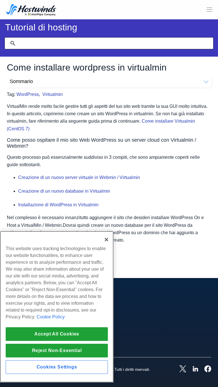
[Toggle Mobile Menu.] (209, 10)
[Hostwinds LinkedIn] (192, 369)
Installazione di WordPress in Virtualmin (58, 204)
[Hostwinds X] (180, 369)
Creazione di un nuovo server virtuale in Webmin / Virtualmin (79, 177)
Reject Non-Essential (57, 350)
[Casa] (31, 10)
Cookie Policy (51, 316)
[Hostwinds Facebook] (205, 369)
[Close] (106, 239)
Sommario (21, 81)
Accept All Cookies (56, 334)
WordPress (27, 94)
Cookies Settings (57, 367)
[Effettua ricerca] (13, 43)
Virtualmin (52, 94)
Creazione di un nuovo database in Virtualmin (64, 191)
